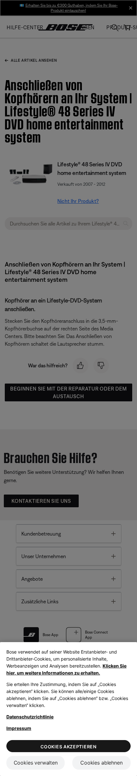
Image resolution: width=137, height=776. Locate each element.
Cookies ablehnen (101, 762)
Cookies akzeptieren (68, 746)
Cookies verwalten (36, 762)
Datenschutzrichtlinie (30, 716)
